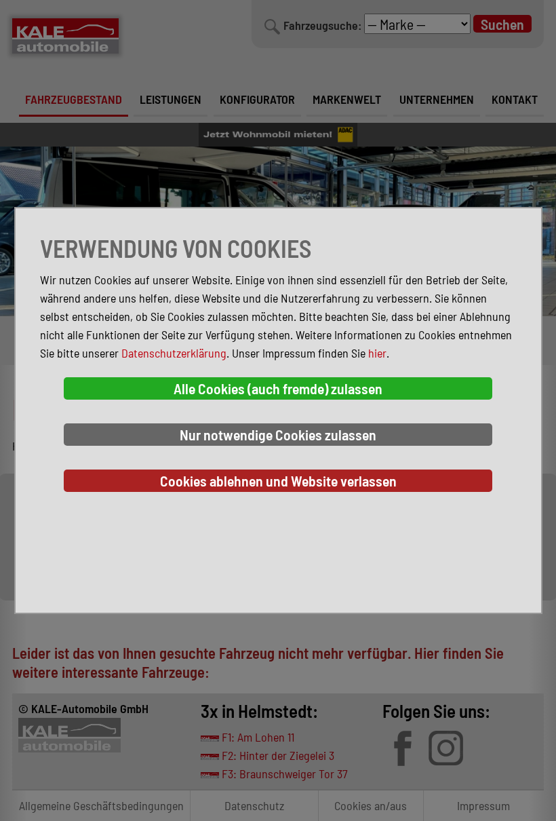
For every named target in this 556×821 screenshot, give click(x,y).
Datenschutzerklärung (173, 352)
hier (377, 352)
